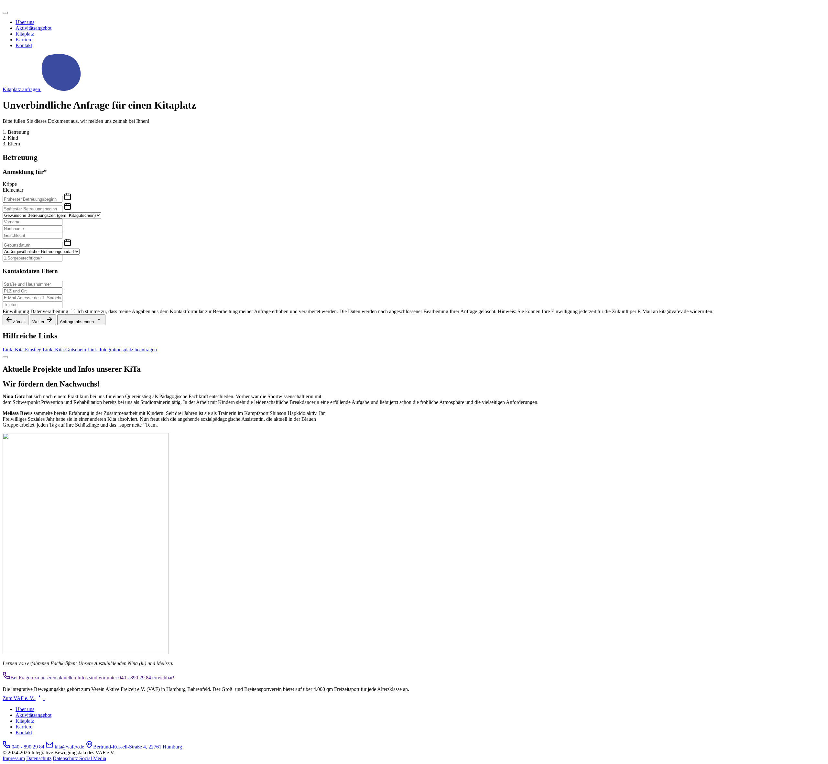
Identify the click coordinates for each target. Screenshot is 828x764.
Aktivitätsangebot (33, 28)
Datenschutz (38, 758)
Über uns (25, 22)
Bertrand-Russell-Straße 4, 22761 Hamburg (137, 746)
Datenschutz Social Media (79, 758)
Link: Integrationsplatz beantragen (122, 349)
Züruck (19, 321)
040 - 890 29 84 (27, 746)
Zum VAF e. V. (19, 698)
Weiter (39, 321)
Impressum (14, 758)
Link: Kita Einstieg (22, 349)
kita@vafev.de (68, 746)
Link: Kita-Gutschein (64, 349)
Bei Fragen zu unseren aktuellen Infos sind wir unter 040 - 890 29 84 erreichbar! (92, 677)
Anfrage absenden (77, 321)
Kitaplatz (25, 34)
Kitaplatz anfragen (22, 89)
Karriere (24, 39)
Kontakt (24, 45)
